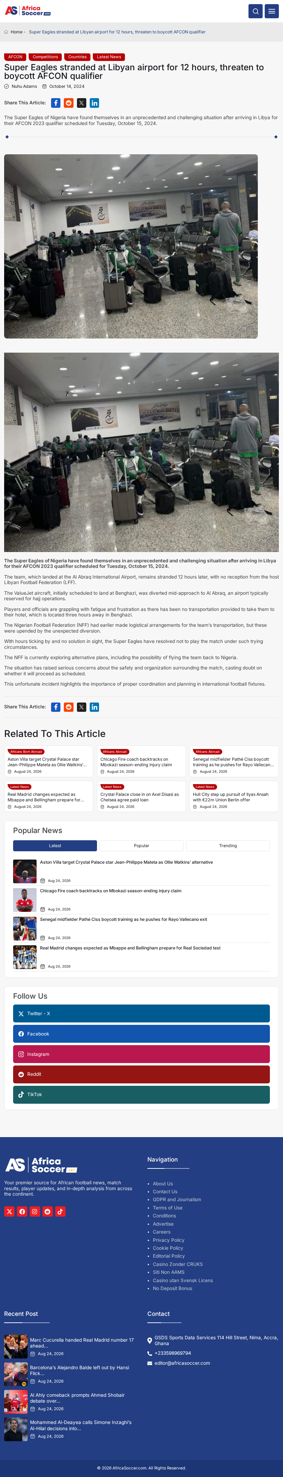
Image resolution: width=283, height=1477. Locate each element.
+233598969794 (173, 1353)
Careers (161, 1232)
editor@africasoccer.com (182, 1363)
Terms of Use (168, 1207)
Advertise (163, 1224)
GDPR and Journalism (177, 1199)
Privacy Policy (169, 1240)
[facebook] (22, 1211)
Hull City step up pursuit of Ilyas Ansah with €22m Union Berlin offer (231, 797)
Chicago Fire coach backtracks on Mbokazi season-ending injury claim (136, 762)
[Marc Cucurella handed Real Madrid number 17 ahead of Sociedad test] (16, 1346)
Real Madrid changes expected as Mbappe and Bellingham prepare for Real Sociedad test (44, 797)
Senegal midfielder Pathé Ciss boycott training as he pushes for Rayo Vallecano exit (233, 762)
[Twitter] (9, 1211)
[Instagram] (35, 1211)
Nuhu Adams (24, 86)
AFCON (15, 56)
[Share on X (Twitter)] (81, 102)
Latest (55, 845)
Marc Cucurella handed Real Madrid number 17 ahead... (82, 1343)
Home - (18, 32)
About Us (163, 1183)
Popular (141, 845)
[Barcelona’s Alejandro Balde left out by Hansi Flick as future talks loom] (16, 1374)
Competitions (45, 56)
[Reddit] (47, 1211)
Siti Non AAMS (169, 1272)
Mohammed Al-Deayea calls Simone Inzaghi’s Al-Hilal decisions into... (80, 1425)
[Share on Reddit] (68, 102)
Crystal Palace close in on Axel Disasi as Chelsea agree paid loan (139, 797)
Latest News (109, 56)
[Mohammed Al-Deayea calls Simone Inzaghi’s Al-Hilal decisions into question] (16, 1429)
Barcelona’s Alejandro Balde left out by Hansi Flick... (79, 1370)
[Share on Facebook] (55, 102)
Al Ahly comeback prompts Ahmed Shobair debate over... (77, 1398)
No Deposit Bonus (172, 1288)
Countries (77, 56)
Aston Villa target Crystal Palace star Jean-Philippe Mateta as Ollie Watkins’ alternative (45, 762)
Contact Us (165, 1191)
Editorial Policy (169, 1256)
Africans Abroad (115, 751)
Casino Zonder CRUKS (178, 1264)
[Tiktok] (60, 1211)
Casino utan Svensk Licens (183, 1280)
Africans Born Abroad (26, 751)
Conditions (164, 1215)
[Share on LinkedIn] (94, 102)
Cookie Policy (168, 1248)
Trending (228, 845)
